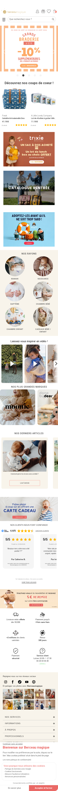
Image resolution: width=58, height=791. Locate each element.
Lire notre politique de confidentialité (17, 760)
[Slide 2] (29, 75)
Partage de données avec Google (18, 769)
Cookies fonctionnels (13, 771)
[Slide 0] (17, 75)
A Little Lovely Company (41, 115)
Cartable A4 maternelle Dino (13, 118)
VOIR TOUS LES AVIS (29, 582)
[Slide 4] (41, 75)
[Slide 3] (35, 75)
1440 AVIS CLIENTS (42, 531)
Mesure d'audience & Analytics (17, 774)
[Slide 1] (23, 75)
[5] (21, 125)
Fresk (4, 115)
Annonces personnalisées (15, 777)
